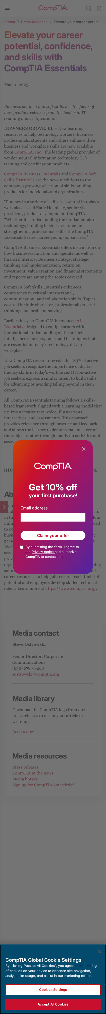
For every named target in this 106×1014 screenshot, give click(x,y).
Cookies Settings (53, 989)
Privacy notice (43, 552)
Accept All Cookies (53, 1004)
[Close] (99, 951)
